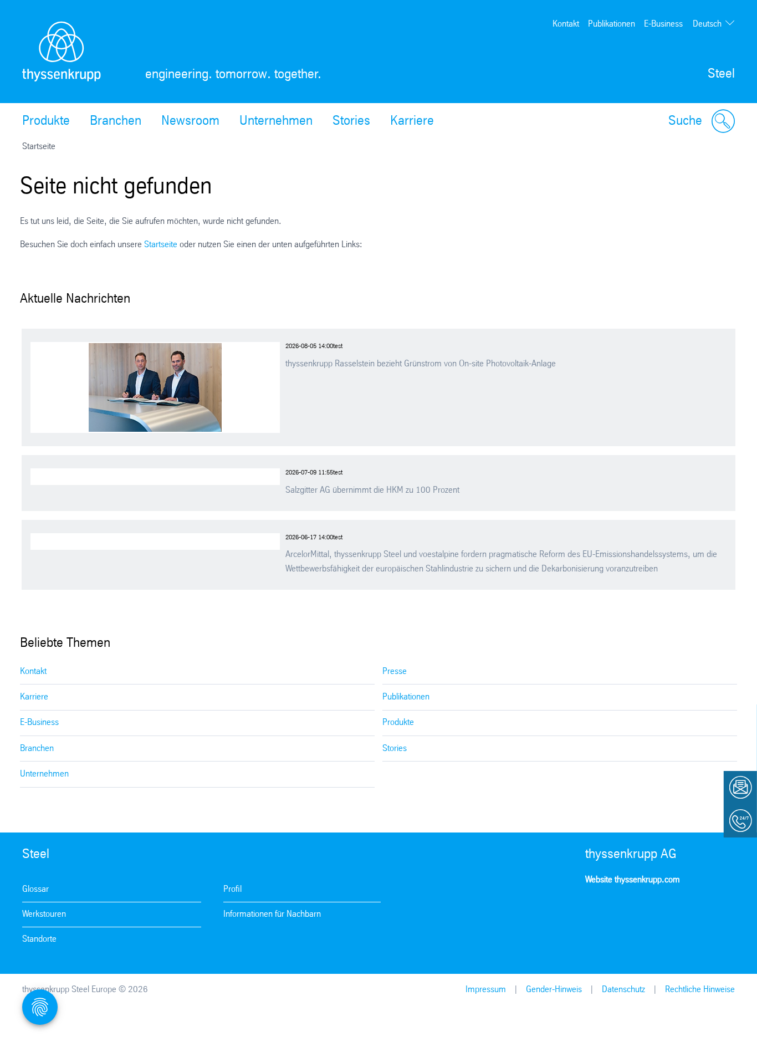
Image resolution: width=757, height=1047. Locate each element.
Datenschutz (623, 989)
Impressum (486, 989)
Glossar (35, 889)
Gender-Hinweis (554, 989)
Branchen (115, 121)
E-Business (663, 24)
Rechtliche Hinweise (700, 989)
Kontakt (566, 24)
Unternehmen (276, 121)
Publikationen (611, 24)
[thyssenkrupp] (61, 51)
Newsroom (190, 121)
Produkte (46, 121)
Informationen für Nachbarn (272, 914)
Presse (394, 671)
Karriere (412, 121)
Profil (232, 889)
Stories (351, 121)
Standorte (39, 939)
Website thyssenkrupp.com (632, 880)
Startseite (160, 245)
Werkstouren (44, 914)
